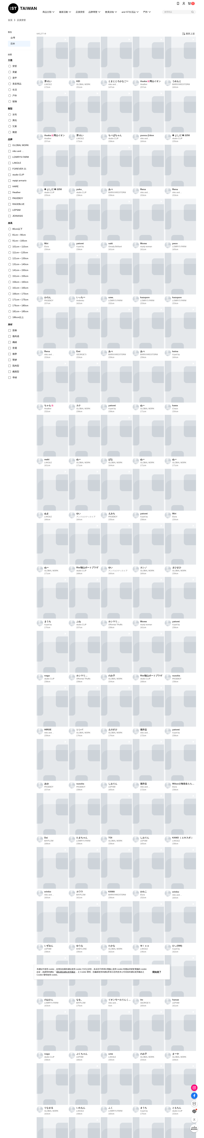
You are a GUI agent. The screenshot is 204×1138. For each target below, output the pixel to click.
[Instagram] (194, 1088)
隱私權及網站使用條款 (65, 972)
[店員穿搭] (194, 1128)
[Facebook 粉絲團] (194, 1095)
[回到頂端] (194, 1119)
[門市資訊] (194, 1103)
